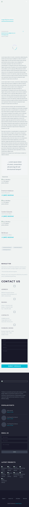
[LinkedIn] (10, 253)
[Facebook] (2, 253)
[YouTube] (18, 493)
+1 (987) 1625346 (7, 195)
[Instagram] (15, 493)
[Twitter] (4, 253)
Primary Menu (26, 2)
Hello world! (10, 410)
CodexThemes (19, 503)
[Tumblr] (8, 253)
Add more (25, 498)
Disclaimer (18, 498)
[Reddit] (12, 253)
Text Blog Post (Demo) (12, 417)
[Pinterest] (6, 253)
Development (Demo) (7, 247)
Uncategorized (4, 34)
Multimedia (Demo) (17, 247)
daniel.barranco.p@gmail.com (8, 33)
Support (3, 498)
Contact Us (10, 498)
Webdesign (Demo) (6, 249)
